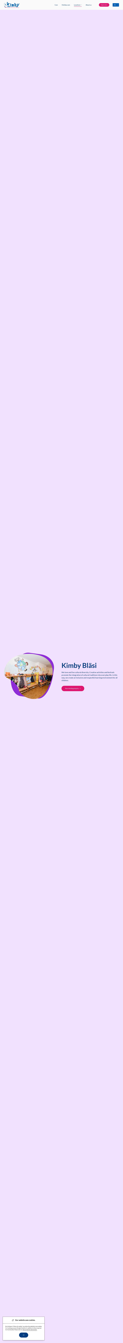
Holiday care (66, 5)
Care (56, 5)
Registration (104, 5)
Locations (77, 5)
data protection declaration (30, 1329)
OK (24, 1335)
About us (89, 5)
